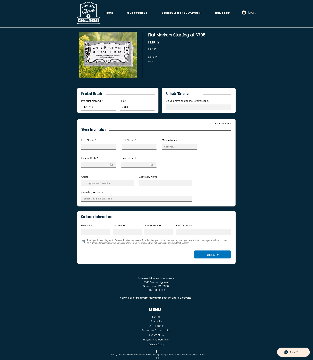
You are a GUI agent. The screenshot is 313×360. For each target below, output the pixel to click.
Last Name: (119, 225)
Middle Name (169, 140)
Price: (123, 101)
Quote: (85, 177)
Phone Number (153, 225)
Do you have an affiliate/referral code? (187, 101)
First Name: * (88, 140)
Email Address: (184, 225)
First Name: (87, 225)
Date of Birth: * (89, 158)
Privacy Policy (156, 344)
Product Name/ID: (92, 101)
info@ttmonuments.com (156, 339)
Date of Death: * (130, 158)
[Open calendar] (112, 164)
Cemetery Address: (92, 192)
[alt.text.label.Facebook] (156, 351)
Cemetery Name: (148, 177)
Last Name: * (129, 140)
